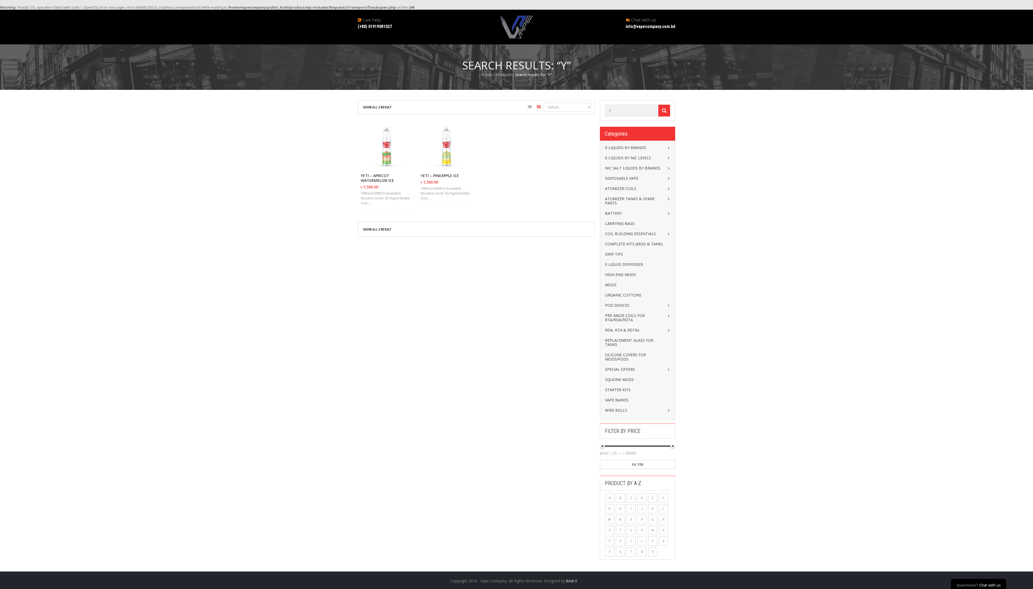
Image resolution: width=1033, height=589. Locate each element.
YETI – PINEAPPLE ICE (440, 175)
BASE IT (571, 581)
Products (503, 74)
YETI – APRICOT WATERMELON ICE (377, 178)
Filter (637, 464)
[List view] (530, 107)
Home (487, 74)
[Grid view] (539, 107)
